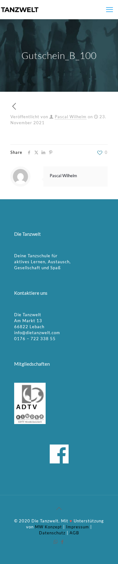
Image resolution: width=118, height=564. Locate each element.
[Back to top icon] (59, 508)
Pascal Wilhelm (71, 116)
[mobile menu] (109, 9)
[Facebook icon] (62, 541)
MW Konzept (48, 526)
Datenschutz (52, 532)
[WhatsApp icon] (55, 541)
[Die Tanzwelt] (19, 9)
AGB (74, 532)
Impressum (77, 526)
